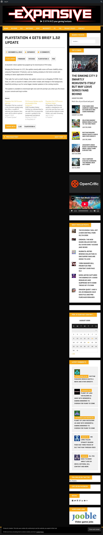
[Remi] (77, 459)
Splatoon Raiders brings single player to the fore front (89, 122)
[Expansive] (51, 14)
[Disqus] (35, 169)
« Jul (73, 354)
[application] (84, 204)
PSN (53, 59)
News (6, 28)
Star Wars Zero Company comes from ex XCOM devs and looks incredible (90, 109)
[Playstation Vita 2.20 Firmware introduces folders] (56, 109)
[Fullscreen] (98, 211)
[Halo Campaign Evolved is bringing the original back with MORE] (76, 165)
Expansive (31, 52)
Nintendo (29, 28)
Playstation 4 (43, 59)
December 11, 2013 (15, 52)
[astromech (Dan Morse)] (77, 415)
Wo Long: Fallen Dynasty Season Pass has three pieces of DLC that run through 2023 (84, 442)
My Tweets (73, 481)
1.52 (20, 127)
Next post (59, 137)
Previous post (12, 137)
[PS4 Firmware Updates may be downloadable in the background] (35, 110)
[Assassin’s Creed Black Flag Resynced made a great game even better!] (76, 151)
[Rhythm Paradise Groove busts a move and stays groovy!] (76, 138)
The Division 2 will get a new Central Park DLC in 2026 (88, 232)
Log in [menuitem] (6, 1)
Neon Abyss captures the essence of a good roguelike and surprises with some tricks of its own (88, 280)
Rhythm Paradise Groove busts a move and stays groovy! (90, 134)
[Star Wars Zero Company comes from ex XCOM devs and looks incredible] (76, 112)
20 (88, 342)
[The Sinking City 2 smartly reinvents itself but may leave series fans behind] (85, 71)
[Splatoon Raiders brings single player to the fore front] (76, 126)
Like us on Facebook (80, 486)
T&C (60, 28)
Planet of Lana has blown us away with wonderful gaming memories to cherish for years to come (84, 398)
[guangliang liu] (77, 374)
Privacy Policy (69, 28)
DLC (21, 28)
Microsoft (47, 28)
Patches (32, 59)
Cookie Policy (40, 532)
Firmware (21, 59)
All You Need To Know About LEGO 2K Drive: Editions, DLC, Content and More (84, 461)
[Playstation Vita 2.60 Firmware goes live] (15, 109)
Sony (38, 28)
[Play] (72, 211)
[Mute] (95, 211)
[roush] (77, 440)
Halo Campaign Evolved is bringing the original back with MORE (89, 161)
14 (92, 338)
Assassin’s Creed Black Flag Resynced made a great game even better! (89, 147)
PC (55, 28)
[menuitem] (2, 1)
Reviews (14, 28)
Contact (81, 28)
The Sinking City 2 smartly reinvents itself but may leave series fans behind (84, 85)
